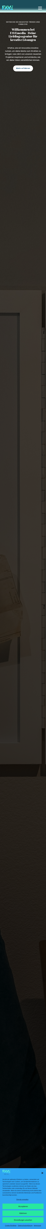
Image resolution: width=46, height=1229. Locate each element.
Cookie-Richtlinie (11, 1225)
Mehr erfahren (23, 68)
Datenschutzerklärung (25, 1225)
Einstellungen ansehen (23, 1220)
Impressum (37, 1225)
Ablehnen (23, 1213)
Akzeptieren (23, 1206)
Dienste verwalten (22, 1199)
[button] (42, 1173)
